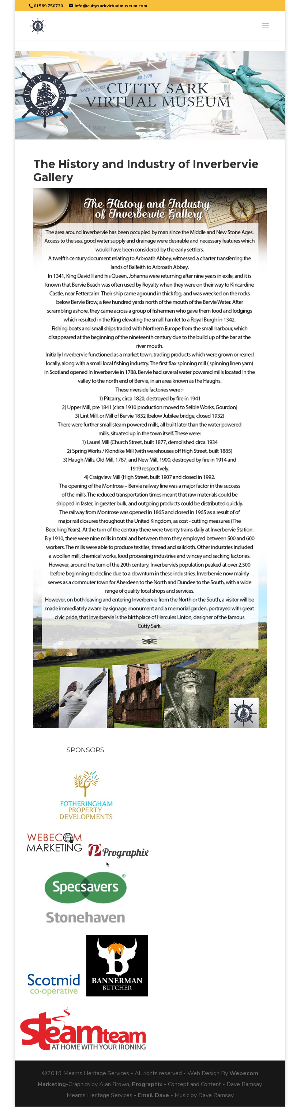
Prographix (147, 1084)
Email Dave (153, 1095)
